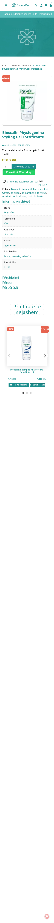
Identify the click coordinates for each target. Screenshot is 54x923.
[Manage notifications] (47, 916)
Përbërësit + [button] (11, 287)
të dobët (8, 234)
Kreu (4, 65)
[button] (6, 5)
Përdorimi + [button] (11, 282)
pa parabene (28, 192)
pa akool (15, 192)
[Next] (44, 355)
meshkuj (43, 189)
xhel (5, 223)
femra (25, 189)
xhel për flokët (35, 196)
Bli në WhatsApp (37, 385)
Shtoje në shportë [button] (19, 385)
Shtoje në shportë (24, 166)
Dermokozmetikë (21, 65)
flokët (33, 189)
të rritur (41, 192)
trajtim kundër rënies (14, 196)
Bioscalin (16, 189)
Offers (5, 192)
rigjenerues (9, 245)
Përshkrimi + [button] (12, 277)
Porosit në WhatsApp (19, 172)
